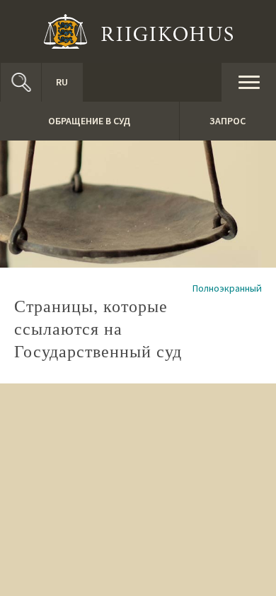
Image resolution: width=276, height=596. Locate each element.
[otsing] (21, 82)
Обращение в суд (89, 120)
